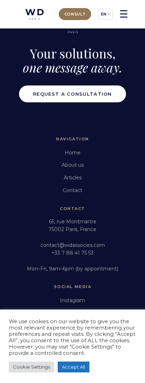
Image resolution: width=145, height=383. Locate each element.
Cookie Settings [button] (31, 367)
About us (73, 165)
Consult (75, 14)
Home (73, 152)
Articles (73, 177)
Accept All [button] (73, 367)
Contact (72, 190)
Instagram (72, 300)
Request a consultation (72, 94)
